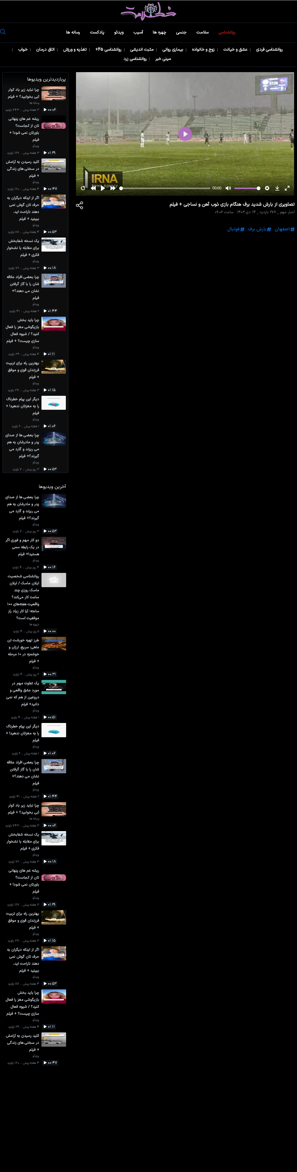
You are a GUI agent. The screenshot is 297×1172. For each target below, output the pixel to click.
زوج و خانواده (204, 50)
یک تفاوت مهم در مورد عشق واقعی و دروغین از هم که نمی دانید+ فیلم (22, 694)
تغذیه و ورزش (75, 50)
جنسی (182, 32)
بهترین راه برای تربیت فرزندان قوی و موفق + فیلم (22, 370)
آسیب (138, 32)
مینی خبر (163, 59)
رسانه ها (73, 32)
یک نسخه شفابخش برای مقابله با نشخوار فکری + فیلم (23, 248)
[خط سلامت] (148, 11)
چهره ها (160, 32)
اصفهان (282, 229)
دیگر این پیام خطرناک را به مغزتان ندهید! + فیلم (22, 406)
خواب (23, 50)
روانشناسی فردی (270, 50)
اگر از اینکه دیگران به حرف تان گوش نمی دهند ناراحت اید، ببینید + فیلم (23, 208)
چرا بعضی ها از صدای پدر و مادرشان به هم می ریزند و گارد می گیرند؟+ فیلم (22, 445)
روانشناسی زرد (136, 59)
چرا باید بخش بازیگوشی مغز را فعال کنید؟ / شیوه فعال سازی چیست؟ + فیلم (22, 330)
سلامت (203, 32)
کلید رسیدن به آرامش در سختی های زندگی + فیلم (22, 169)
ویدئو (119, 32)
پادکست (98, 32)
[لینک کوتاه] (79, 206)
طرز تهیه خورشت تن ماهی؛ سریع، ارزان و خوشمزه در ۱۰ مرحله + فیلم (23, 650)
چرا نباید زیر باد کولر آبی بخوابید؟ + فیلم (23, 93)
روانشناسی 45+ (109, 50)
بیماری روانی (173, 50)
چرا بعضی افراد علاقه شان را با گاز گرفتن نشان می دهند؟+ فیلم (23, 287)
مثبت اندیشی (142, 50)
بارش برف (257, 229)
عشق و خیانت (236, 50)
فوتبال (233, 229)
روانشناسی (227, 32)
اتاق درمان (46, 50)
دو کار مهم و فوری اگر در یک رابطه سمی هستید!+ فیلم (22, 547)
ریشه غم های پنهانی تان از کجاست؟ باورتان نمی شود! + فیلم (24, 129)
